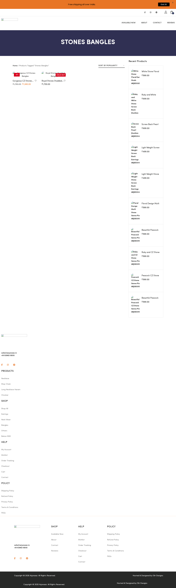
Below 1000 (6, 436)
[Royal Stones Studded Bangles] (54, 75)
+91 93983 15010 (20, 547)
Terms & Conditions (9, 507)
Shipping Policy (7, 491)
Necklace (5, 378)
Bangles (4, 425)
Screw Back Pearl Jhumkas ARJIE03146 (151, 125)
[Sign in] (165, 12)
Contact (157, 23)
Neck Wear (6, 420)
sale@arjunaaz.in (22, 545)
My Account (6, 450)
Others (4, 431)
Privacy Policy (7, 502)
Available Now (129, 23)
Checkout (5, 466)
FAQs (3, 513)
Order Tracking (7, 461)
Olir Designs (158, 576)
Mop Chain (6, 384)
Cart (3, 472)
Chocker (4, 395)
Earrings (4, 414)
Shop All (4, 409)
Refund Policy (7, 496)
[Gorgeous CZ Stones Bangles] (25, 75)
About (144, 23)
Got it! (164, 4)
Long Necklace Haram (10, 389)
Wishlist (4, 455)
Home (15, 66)
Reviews (171, 23)
